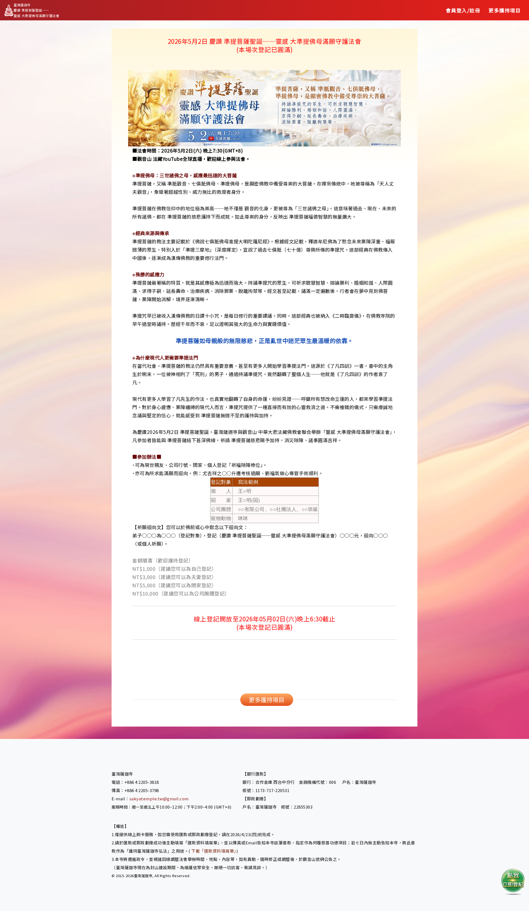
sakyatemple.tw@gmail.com (159, 798)
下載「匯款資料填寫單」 (213, 851)
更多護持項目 (266, 699)
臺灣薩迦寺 (143, 875)
